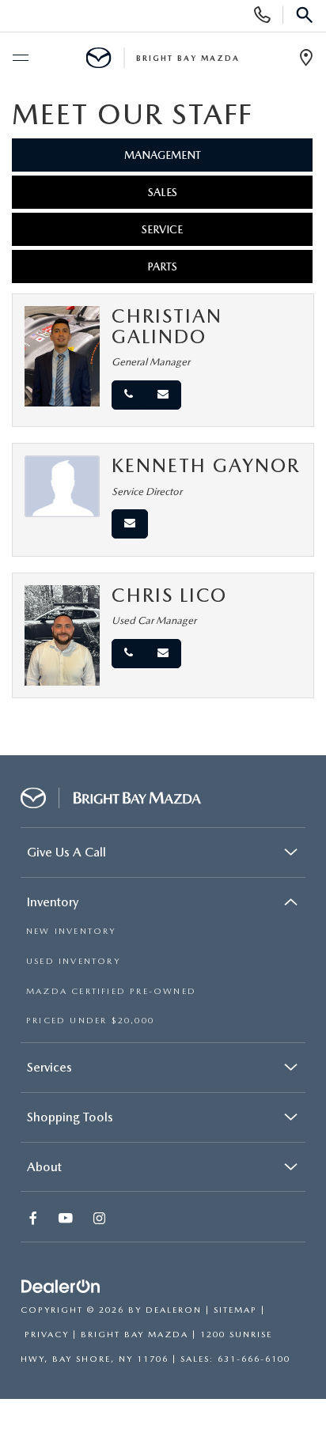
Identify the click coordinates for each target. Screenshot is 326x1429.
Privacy (47, 1334)
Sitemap (235, 1310)
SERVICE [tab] (162, 229)
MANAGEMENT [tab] (162, 155)
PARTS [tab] (162, 266)
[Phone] (129, 395)
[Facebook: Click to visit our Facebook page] (34, 1220)
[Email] (163, 395)
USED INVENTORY (73, 961)
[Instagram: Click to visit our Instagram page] (101, 1220)
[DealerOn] (61, 1287)
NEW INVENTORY (71, 931)
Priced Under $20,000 (90, 1020)
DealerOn (174, 1310)
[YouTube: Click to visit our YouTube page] (67, 1220)
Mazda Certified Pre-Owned (111, 991)
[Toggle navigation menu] (19, 58)
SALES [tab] (162, 192)
